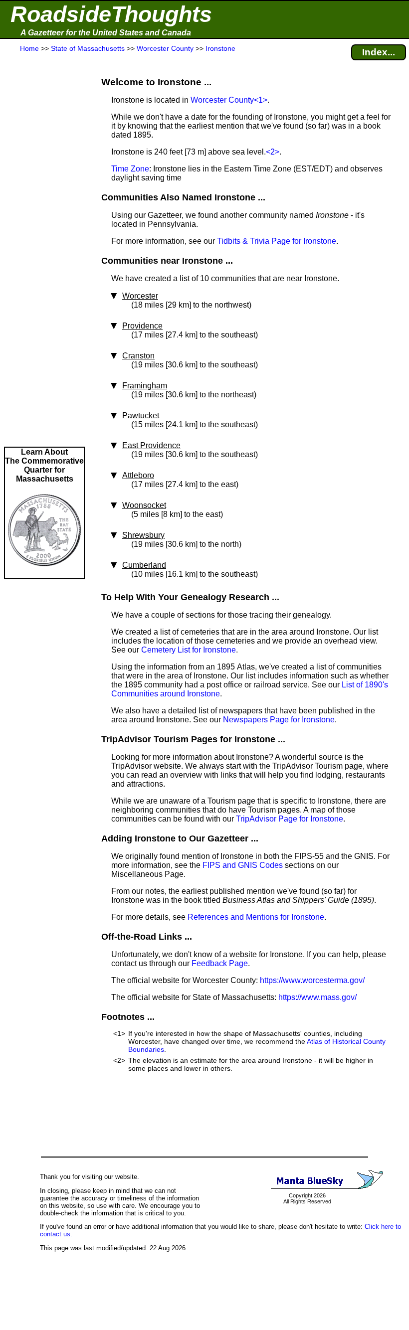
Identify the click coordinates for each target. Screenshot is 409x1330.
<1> (260, 100)
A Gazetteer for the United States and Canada (105, 32)
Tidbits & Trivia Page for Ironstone (276, 241)
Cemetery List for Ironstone (188, 650)
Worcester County (222, 100)
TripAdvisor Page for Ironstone (289, 819)
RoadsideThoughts (111, 14)
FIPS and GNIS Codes (243, 865)
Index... (378, 52)
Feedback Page (220, 963)
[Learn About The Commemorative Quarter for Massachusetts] (44, 573)
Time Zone (130, 169)
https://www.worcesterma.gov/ (312, 980)
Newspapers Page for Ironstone (279, 719)
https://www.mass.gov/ (317, 997)
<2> (272, 152)
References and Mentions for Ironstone (256, 917)
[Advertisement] (44, 250)
